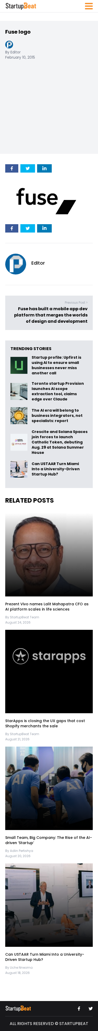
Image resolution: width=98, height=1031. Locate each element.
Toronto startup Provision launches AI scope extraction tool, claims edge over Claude (58, 391)
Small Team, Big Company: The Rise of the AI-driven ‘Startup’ (48, 840)
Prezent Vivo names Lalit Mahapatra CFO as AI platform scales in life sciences (47, 607)
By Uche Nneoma (19, 967)
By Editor (13, 52)
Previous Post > (76, 303)
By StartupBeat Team (22, 617)
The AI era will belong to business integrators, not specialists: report (57, 415)
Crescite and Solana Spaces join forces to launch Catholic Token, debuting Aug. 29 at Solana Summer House (60, 442)
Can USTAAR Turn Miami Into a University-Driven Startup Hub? (56, 469)
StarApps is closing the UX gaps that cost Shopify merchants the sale (45, 723)
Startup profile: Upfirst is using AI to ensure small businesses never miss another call (56, 365)
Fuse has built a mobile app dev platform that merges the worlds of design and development (51, 315)
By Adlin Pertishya (19, 851)
